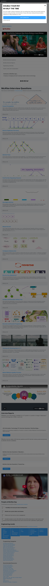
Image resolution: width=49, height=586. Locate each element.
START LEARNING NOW (24, 17)
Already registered (6, 20)
